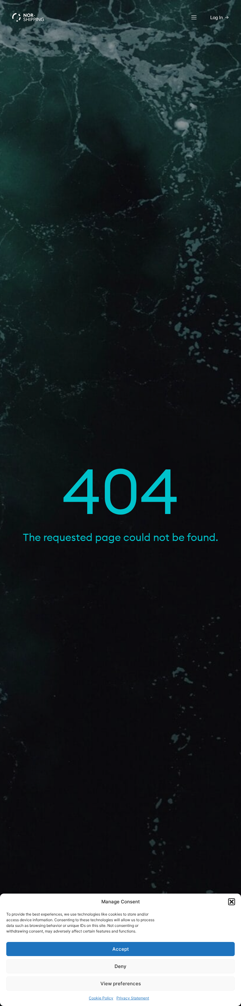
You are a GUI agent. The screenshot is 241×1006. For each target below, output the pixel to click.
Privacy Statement (132, 998)
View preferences (120, 984)
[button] (231, 902)
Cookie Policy (101, 998)
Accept (120, 949)
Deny (120, 966)
